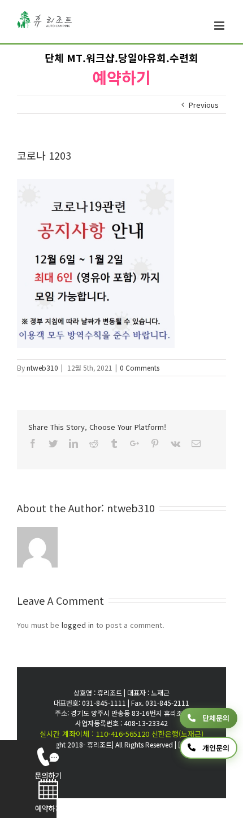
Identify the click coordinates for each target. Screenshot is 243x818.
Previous (204, 104)
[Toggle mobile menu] (220, 26)
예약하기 (121, 77)
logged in (78, 624)
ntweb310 (42, 367)
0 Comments (139, 367)
